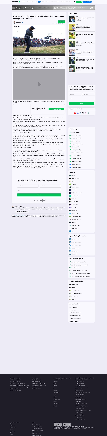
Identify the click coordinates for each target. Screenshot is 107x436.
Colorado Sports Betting (76, 146)
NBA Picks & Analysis (36, 381)
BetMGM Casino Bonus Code (75, 312)
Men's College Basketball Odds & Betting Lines (19, 385)
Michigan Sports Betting (76, 155)
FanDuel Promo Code (79, 397)
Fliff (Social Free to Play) (76, 193)
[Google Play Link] (67, 424)
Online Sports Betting (76, 132)
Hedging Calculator (75, 247)
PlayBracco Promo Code (80, 415)
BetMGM (73, 181)
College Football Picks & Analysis (38, 383)
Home (14, 13)
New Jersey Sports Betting (77, 152)
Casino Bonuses (72, 310)
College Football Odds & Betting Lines (17, 383)
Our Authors (12, 425)
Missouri (55, 405)
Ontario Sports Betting (76, 167)
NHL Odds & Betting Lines (15, 390)
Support (11, 434)
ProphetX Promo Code (79, 394)
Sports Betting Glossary (76, 267)
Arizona (55, 387)
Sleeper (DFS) (74, 210)
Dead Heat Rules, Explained (77, 293)
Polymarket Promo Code (80, 385)
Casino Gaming (74, 304)
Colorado (55, 388)
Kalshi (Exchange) (75, 195)
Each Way (74, 299)
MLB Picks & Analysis (36, 387)
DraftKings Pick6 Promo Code (81, 406)
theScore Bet (74, 190)
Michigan (55, 396)
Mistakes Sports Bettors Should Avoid (79, 270)
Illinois (55, 394)
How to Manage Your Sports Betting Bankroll (81, 276)
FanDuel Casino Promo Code (75, 318)
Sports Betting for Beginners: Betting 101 (80, 264)
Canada (55, 406)
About (11, 423)
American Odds (75, 284)
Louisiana (55, 383)
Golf (18, 13)
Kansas (55, 401)
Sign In (94, 1)
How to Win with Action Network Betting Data (81, 273)
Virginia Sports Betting (76, 149)
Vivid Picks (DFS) (75, 222)
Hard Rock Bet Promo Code (81, 403)
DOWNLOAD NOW (56, 109)
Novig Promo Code (79, 390)
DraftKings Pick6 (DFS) (76, 216)
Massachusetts (57, 399)
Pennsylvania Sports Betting (77, 143)
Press (11, 432)
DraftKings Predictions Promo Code (82, 392)
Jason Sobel (19, 22)
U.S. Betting (73, 129)
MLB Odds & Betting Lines (15, 388)
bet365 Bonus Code (79, 383)
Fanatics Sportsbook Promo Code (82, 379)
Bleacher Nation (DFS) (76, 219)
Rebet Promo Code (79, 414)
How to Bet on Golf (75, 290)
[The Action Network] (16, 2)
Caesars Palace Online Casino (75, 315)
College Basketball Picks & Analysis (39, 385)
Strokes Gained (75, 296)
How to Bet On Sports (76, 258)
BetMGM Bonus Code (79, 381)
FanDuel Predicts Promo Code (81, 387)
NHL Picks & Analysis (36, 388)
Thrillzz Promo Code (79, 417)
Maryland (55, 385)
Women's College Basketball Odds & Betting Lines (20, 387)
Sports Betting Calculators (78, 236)
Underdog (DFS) (75, 201)
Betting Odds (74, 253)
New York (56, 381)
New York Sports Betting (77, 135)
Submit (39, 194)
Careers (11, 429)
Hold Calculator (75, 250)
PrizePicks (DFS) (75, 204)
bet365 (73, 175)
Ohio (55, 397)
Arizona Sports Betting (76, 158)
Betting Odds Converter (76, 245)
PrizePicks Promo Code (80, 419)
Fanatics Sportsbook (76, 178)
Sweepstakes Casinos (73, 321)
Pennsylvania (56, 392)
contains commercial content (20, 215)
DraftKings (74, 184)
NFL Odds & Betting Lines (15, 379)
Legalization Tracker (58, 379)
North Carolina (57, 403)
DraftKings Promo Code (80, 396)
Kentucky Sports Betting (76, 161)
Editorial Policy (13, 427)
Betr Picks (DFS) (75, 213)
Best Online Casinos (73, 307)
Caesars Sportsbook (76, 187)
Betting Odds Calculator (76, 239)
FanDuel (73, 231)
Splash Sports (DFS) (76, 225)
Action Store (12, 430)
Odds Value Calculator (76, 242)
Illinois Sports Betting (76, 141)
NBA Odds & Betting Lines (15, 381)
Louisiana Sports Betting (76, 138)
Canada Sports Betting (76, 164)
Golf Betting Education (76, 281)
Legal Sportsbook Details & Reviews (79, 261)
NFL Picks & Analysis (36, 379)
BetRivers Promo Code (80, 405)
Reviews (72, 172)
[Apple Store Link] (58, 424)
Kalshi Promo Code (79, 388)
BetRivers (73, 198)
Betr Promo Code (78, 412)
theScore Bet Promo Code (80, 399)
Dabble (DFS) (74, 207)
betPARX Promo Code (79, 401)
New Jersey (56, 390)
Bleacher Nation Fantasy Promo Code (83, 410)
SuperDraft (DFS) (75, 228)
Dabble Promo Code (79, 408)
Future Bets (74, 287)
